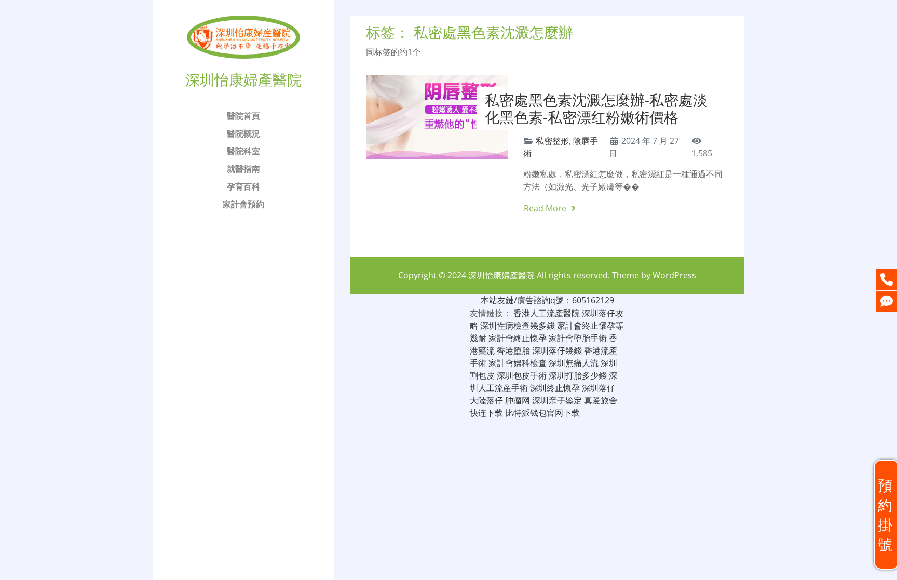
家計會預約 (243, 204)
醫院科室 (243, 151)
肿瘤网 (517, 400)
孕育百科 (243, 186)
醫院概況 (243, 133)
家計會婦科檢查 (517, 363)
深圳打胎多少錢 (578, 375)
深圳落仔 (598, 388)
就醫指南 (243, 168)
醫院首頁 (243, 116)
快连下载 (486, 413)
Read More (546, 208)
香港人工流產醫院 (546, 313)
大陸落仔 (486, 400)
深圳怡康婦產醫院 (501, 275)
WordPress (674, 275)
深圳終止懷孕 (555, 388)
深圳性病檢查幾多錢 (517, 325)
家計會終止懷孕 (517, 338)
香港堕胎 (513, 350)
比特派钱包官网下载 (542, 413)
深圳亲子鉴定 (557, 400)
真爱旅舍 (600, 400)
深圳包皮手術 (522, 375)
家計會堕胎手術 (578, 338)
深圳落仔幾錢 (557, 350)
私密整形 (552, 140)
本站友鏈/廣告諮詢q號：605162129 (547, 300)
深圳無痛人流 (574, 363)
